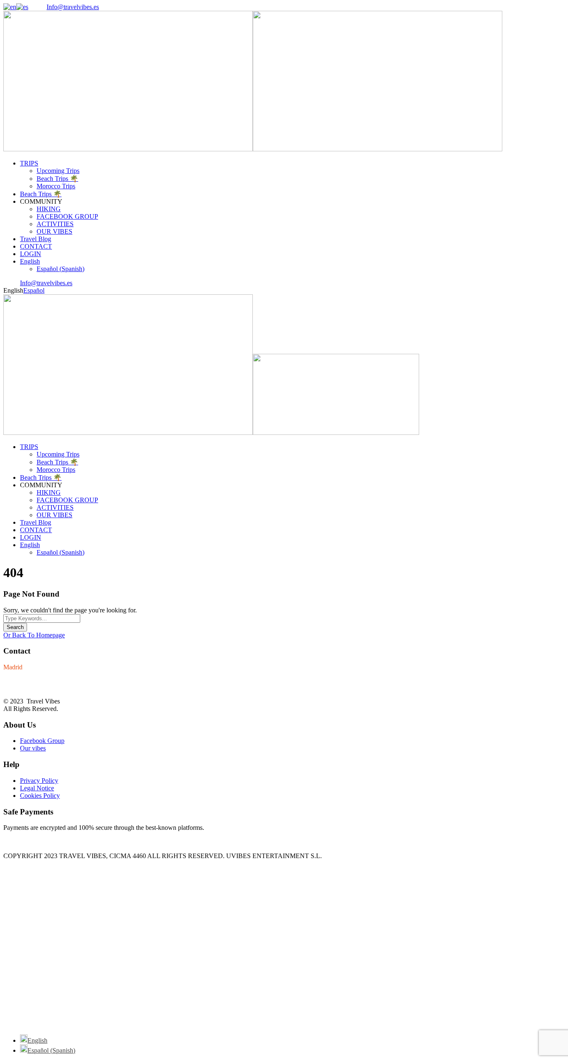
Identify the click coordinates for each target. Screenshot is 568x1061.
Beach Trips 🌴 (57, 178)
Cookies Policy (40, 795)
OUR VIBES (54, 231)
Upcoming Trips (58, 170)
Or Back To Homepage (34, 635)
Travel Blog (35, 238)
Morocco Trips (56, 186)
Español (33, 290)
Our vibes (33, 748)
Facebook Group (42, 740)
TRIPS (29, 163)
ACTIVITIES (55, 223)
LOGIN (30, 253)
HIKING (49, 208)
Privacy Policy (39, 780)
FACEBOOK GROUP (67, 216)
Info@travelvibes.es (73, 6)
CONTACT (36, 246)
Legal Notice (37, 788)
